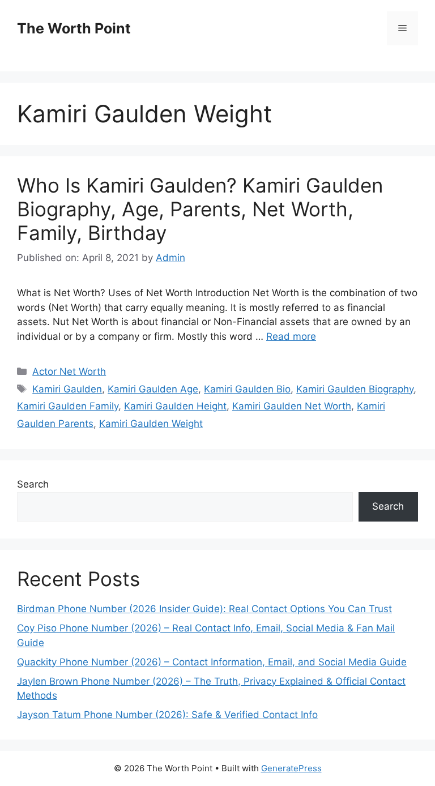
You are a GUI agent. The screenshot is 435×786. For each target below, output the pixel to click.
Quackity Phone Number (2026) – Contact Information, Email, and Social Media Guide (212, 662)
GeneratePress (291, 768)
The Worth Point (74, 28)
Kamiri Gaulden (67, 389)
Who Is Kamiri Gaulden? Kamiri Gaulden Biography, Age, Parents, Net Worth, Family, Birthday (200, 209)
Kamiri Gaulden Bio (247, 389)
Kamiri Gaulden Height (175, 406)
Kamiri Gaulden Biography (354, 389)
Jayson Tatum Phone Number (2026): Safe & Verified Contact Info (167, 714)
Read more (291, 336)
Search (33, 484)
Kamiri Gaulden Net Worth (291, 406)
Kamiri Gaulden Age (153, 389)
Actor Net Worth (69, 371)
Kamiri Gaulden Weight (151, 423)
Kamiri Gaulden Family (67, 406)
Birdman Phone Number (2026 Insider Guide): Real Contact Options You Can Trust (204, 608)
